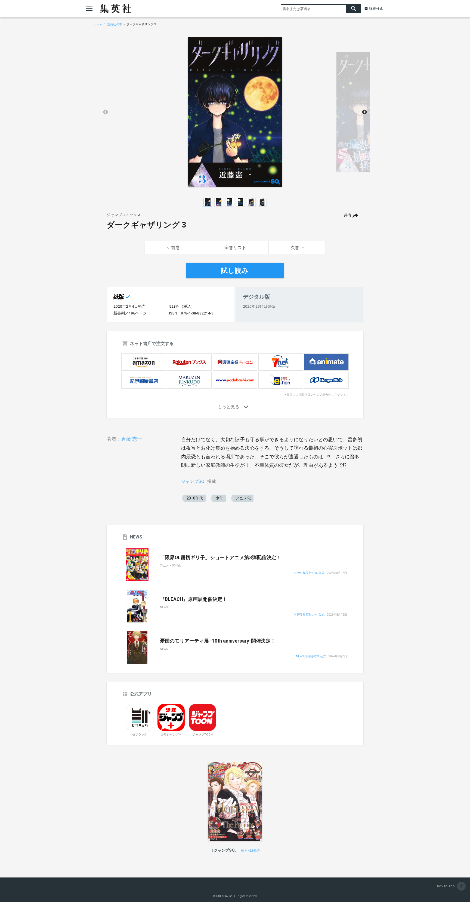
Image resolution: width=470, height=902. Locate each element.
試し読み (235, 270)
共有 (347, 215)
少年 (219, 498)
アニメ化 (243, 498)
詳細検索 (376, 9)
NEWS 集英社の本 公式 (309, 573)
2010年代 (195, 498)
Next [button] (364, 112)
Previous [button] (105, 112)
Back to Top (450, 886)
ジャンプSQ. (193, 481)
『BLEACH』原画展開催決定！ (193, 599)
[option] (235, 112)
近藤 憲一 (131, 439)
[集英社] (115, 8)
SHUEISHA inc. (224, 896)
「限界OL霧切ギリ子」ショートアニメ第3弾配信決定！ (220, 557)
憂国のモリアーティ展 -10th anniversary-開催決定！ (218, 641)
